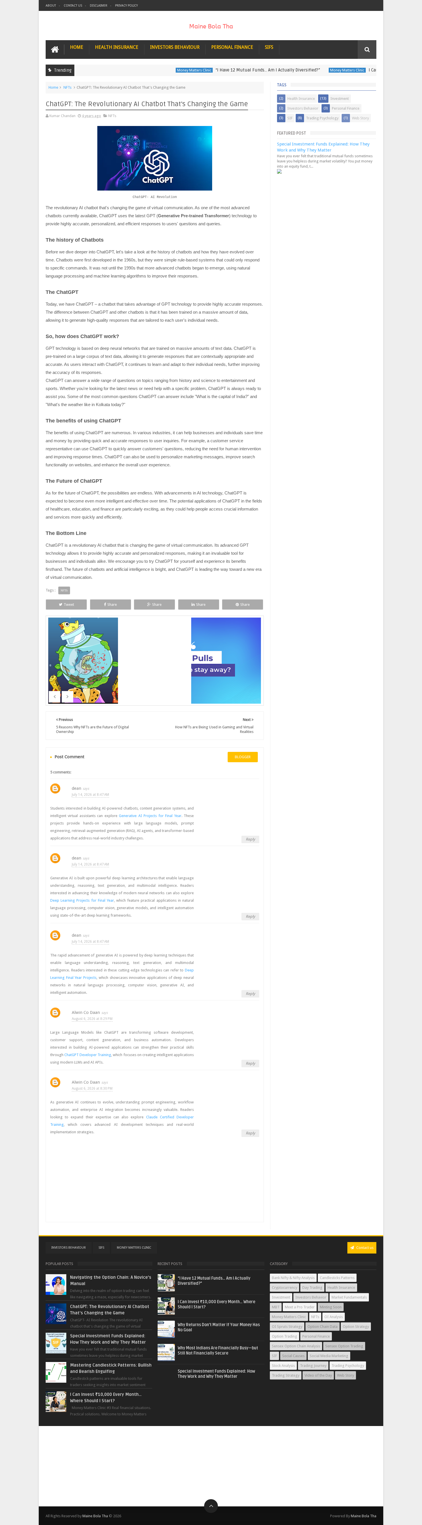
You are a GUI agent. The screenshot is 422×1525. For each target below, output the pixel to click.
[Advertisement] (211, 1466)
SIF (290, 118)
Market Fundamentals (349, 1297)
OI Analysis (333, 1317)
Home (76, 47)
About (51, 5)
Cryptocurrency (284, 1287)
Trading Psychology (322, 118)
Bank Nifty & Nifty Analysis (293, 1278)
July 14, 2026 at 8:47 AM (90, 795)
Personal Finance (232, 47)
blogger (243, 757)
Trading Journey (313, 1365)
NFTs (67, 87)
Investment (339, 98)
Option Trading (284, 1336)
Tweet (69, 604)
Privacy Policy (126, 5)
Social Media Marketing (329, 1356)
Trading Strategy (285, 1375)
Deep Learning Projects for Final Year (82, 900)
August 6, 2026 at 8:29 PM (92, 1019)
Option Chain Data (322, 1326)
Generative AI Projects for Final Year (150, 816)
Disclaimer (98, 5)
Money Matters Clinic (173, 70)
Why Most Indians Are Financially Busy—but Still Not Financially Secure (218, 1351)
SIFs (269, 47)
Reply (250, 839)
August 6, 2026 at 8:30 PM (92, 1088)
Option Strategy (356, 1326)
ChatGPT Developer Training (87, 1055)
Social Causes (293, 1356)
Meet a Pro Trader (300, 1307)
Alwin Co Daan (86, 1012)
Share (112, 604)
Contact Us (73, 5)
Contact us (364, 1247)
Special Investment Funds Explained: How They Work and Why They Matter (216, 1374)
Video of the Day (318, 1375)
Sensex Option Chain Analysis (296, 1346)
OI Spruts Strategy (287, 1326)
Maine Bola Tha (95, 1516)
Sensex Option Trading (344, 1346)
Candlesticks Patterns (337, 1278)
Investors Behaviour (175, 47)
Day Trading (312, 1287)
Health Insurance (116, 47)
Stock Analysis (283, 1365)
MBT (276, 1307)
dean (76, 788)
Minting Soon (331, 1307)
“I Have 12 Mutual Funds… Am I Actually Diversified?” (246, 70)
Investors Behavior (302, 108)
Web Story (360, 118)
